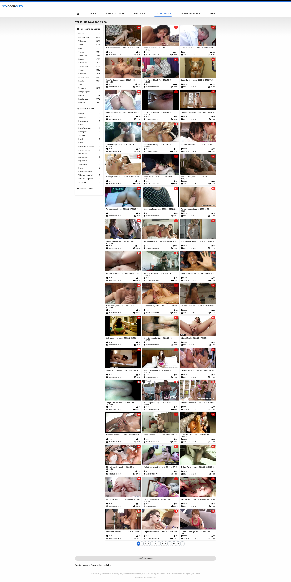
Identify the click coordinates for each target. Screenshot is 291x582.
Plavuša (89, 95)
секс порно (89, 153)
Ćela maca (89, 74)
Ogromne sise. (89, 37)
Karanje (89, 114)
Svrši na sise (89, 66)
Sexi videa (89, 182)
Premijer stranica (78, 14)
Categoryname (89, 77)
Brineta (89, 59)
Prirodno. (89, 81)
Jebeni (89, 45)
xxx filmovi (89, 117)
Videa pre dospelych (89, 175)
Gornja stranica (87, 109)
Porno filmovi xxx (89, 128)
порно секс (89, 161)
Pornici (89, 124)
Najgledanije (139, 14)
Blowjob (89, 34)
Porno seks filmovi (89, 172)
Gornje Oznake (87, 188)
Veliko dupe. (89, 55)
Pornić (89, 143)
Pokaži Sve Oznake (145, 558)
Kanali (213, 14)
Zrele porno (89, 164)
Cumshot (89, 52)
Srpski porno (89, 132)
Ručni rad (89, 103)
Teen (89, 84)
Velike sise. (89, 41)
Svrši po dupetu (89, 92)
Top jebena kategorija (90, 29)
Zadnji (93, 14)
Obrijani (89, 70)
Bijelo (89, 48)
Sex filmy (89, 135)
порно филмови (89, 150)
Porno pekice (139, 577)
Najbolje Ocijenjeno (114, 14)
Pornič (89, 139)
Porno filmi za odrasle (89, 146)
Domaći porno (89, 121)
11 (174, 543)
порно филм (89, 157)
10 (170, 543)
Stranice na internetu (190, 14)
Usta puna (89, 88)
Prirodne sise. (89, 99)
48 (178, 543)
